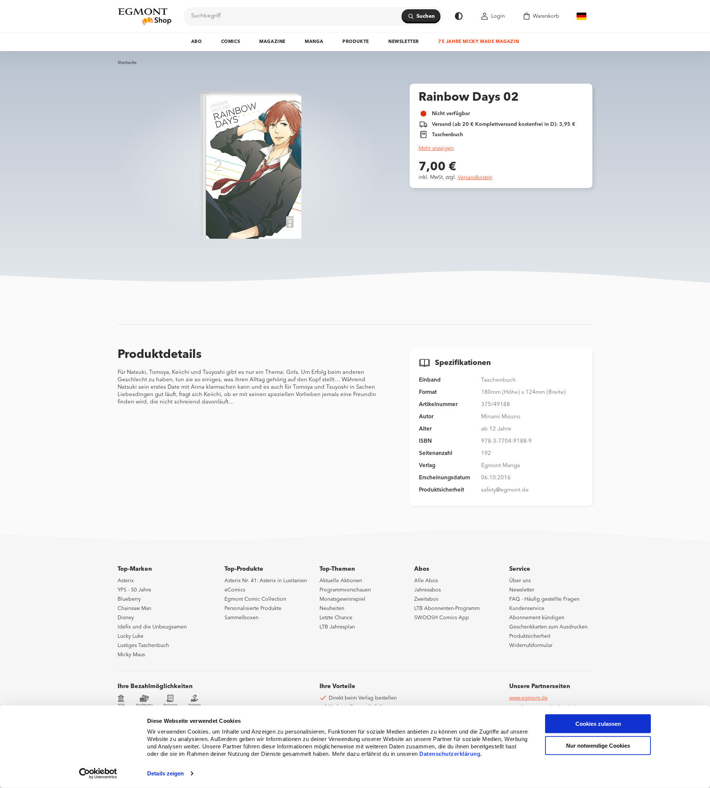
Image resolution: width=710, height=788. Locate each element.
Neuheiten (332, 608)
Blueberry (129, 599)
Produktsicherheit (529, 636)
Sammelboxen (241, 617)
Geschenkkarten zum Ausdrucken (548, 627)
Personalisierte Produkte (252, 608)
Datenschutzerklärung (449, 754)
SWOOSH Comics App (441, 617)
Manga (314, 42)
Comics (230, 42)
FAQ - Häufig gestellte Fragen (544, 599)
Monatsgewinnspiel (342, 599)
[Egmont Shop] (145, 16)
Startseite (127, 63)
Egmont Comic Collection (255, 599)
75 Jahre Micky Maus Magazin (478, 42)
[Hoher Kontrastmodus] (459, 16)
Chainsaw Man (134, 608)
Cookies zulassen (598, 724)
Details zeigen (165, 773)
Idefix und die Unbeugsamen (152, 627)
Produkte (355, 42)
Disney (126, 617)
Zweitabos (426, 599)
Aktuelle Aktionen (341, 580)
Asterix (126, 580)
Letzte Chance (336, 617)
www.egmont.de (528, 698)
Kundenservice (526, 608)
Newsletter (403, 42)
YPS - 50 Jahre (134, 590)
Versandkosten (475, 177)
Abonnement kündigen (536, 617)
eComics (234, 590)
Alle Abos (426, 580)
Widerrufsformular (530, 645)
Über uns (520, 580)
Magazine (272, 42)
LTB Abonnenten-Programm (447, 608)
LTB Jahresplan (337, 627)
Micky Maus (131, 654)
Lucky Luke (130, 636)
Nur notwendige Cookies (598, 745)
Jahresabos (427, 590)
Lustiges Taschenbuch (143, 645)
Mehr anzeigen (436, 148)
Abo (196, 42)
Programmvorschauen (345, 590)
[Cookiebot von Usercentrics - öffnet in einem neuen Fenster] (98, 773)
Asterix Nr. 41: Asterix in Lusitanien (265, 580)
